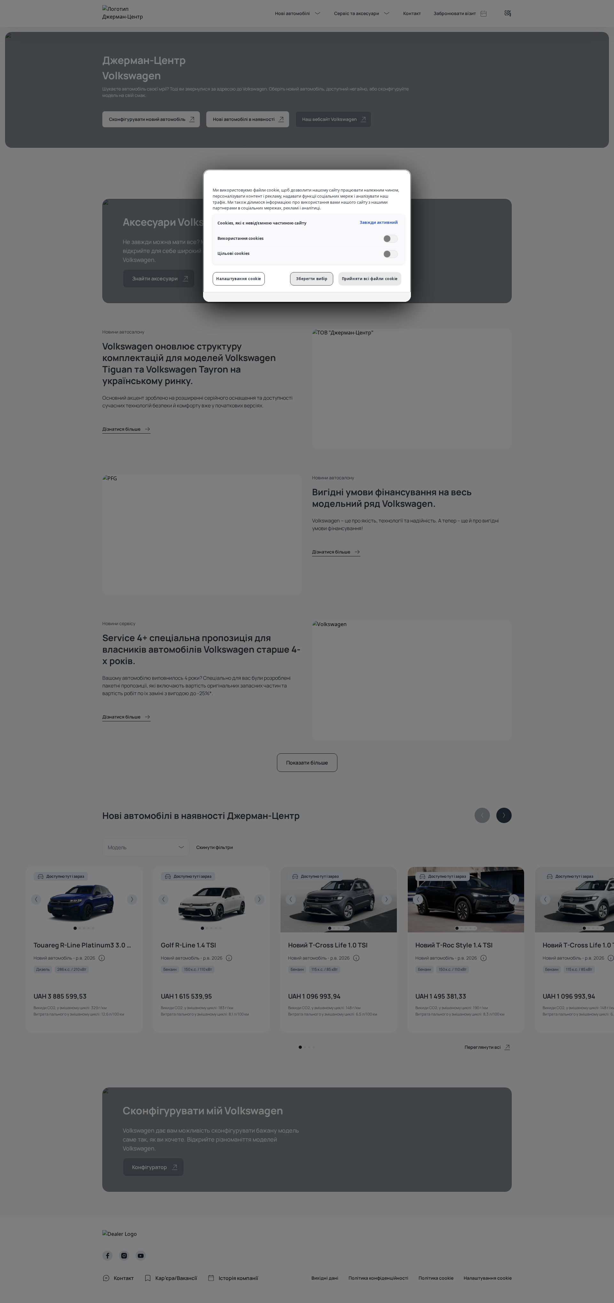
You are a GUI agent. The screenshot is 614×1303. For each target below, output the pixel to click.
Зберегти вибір (311, 278)
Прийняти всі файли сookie (370, 278)
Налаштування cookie (238, 278)
